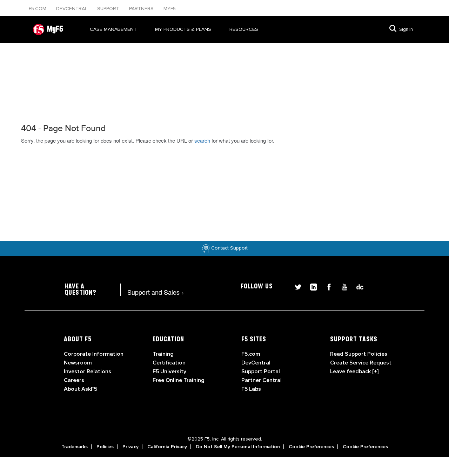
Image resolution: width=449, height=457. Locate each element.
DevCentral (255, 362)
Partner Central (261, 380)
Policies (105, 446)
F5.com (38, 9)
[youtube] (341, 286)
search (202, 140)
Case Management (113, 29)
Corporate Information (93, 353)
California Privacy (167, 446)
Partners (142, 9)
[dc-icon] (356, 286)
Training (163, 353)
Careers (74, 380)
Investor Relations (87, 371)
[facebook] (326, 286)
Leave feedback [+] (354, 371)
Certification (169, 362)
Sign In (406, 29)
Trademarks (74, 446)
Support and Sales (155, 292)
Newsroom (78, 362)
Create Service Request (360, 362)
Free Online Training (179, 380)
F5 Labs (251, 389)
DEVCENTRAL (72, 9)
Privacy (130, 446)
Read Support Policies (358, 353)
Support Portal (260, 371)
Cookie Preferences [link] (311, 446)
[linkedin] (311, 286)
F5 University (169, 371)
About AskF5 (80, 389)
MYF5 (169, 9)
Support (109, 9)
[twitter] (295, 286)
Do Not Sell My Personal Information (238, 446)
